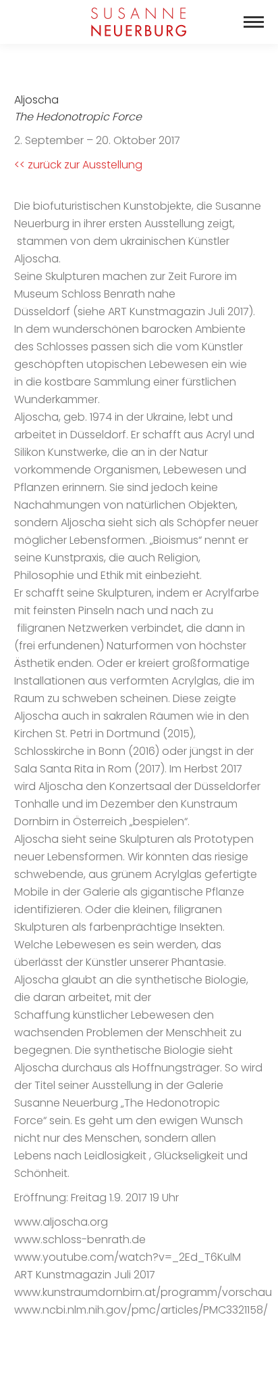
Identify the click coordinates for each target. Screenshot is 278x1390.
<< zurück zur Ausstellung (78, 164)
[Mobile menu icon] (254, 22)
